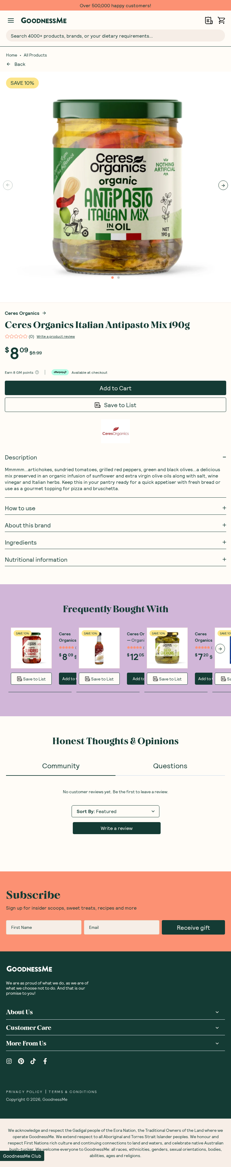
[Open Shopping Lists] (209, 20)
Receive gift (193, 927)
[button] (22, 1156)
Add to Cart (115, 388)
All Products (35, 55)
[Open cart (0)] (221, 20)
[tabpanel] (115, 811)
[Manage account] (10, 20)
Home (11, 55)
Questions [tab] (170, 765)
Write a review (117, 828)
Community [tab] (60, 765)
